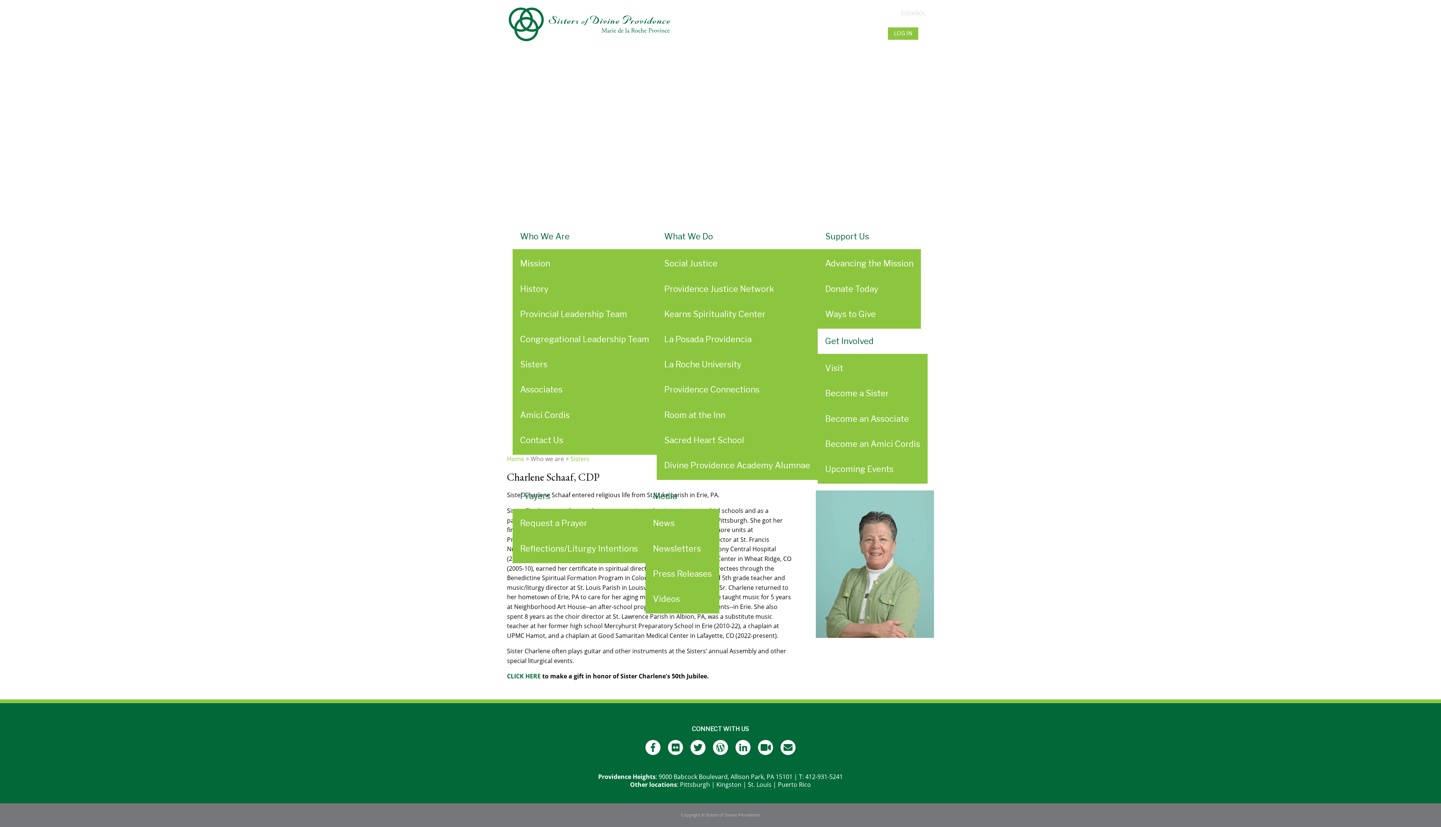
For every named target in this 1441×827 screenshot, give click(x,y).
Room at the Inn (694, 415)
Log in (903, 33)
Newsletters (677, 548)
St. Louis (760, 784)
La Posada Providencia (708, 339)
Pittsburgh (695, 784)
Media (665, 496)
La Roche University (703, 364)
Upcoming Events (859, 469)
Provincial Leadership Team (573, 314)
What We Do (688, 236)
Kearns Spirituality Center (715, 314)
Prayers (535, 496)
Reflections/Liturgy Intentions (579, 548)
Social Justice (690, 263)
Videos (666, 599)
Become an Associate (867, 419)
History (534, 289)
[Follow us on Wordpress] (720, 747)
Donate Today (851, 289)
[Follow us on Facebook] (652, 747)
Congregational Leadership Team (584, 339)
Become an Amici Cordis (872, 444)
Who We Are (545, 236)
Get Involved (849, 341)
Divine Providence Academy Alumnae (737, 465)
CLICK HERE (524, 676)
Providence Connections (712, 389)
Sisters (534, 364)
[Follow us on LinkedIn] (743, 747)
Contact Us (541, 440)
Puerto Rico (794, 784)
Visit (834, 368)
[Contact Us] (788, 747)
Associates (541, 389)
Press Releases (682, 574)
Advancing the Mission (869, 263)
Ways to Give (850, 314)
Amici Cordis (545, 415)
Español (914, 13)
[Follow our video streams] (765, 747)
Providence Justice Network (719, 289)
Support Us (847, 236)
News (664, 523)
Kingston (729, 784)
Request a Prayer (553, 523)
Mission (535, 263)
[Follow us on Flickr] (675, 747)
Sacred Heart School (704, 440)
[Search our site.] (927, 33)
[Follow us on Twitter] (697, 747)
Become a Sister (857, 393)
